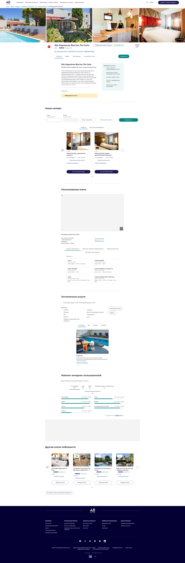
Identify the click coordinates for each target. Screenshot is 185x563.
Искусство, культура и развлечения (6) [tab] (93, 249)
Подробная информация (82, 362)
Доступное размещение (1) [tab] (97, 127)
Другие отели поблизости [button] (60, 447)
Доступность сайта (87, 523)
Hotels (7, 6)
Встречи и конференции (69, 525)
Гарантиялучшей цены (137, 45)
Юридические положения (84, 549)
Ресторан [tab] (81, 325)
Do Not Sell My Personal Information (100, 549)
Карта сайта (86, 525)
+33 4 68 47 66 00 (99, 238)
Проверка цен (123, 56)
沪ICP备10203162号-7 (97, 552)
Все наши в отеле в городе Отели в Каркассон (59, 492)
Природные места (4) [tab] (112, 249)
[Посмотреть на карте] (92, 212)
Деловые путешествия (69, 523)
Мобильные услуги (106, 523)
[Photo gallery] (92, 25)
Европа (12, 6)
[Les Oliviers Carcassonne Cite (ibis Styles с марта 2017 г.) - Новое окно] (81, 459)
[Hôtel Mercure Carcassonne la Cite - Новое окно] (103, 459)
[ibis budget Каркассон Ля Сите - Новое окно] (60, 459)
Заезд (51, 116)
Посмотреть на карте (59, 476)
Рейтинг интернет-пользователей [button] (81, 375)
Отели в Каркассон (42, 6)
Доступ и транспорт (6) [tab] (73, 249)
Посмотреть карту (89, 51)
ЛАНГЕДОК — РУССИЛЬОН (27, 6)
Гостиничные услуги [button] (73, 296)
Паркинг (112, 312)
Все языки (85, 528)
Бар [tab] (89, 325)
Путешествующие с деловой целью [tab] (104, 387)
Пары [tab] (83, 387)
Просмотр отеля (60, 482)
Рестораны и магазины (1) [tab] (92, 252)
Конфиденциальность (117, 547)
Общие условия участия (104, 547)
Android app (104, 528)
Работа (47, 528)
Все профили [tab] (74, 387)
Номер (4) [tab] (83, 127)
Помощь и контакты (126, 525)
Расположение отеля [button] (73, 189)
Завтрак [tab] (95, 325)
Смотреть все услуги (115, 308)
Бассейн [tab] (103, 325)
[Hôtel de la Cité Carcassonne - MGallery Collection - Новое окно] (124, 459)
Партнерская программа (51, 532)
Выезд (67, 116)
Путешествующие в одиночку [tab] (92, 392)
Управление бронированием (127, 523)
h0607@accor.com (99, 241)
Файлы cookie (129, 547)
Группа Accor (48, 523)
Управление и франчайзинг (51, 525)
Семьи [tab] (89, 387)
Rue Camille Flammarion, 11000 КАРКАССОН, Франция (68, 51)
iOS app (103, 525)
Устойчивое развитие (50, 530)
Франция (17, 6)
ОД (36, 6)
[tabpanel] (92, 154)
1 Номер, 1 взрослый (86, 120)
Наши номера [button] (53, 108)
